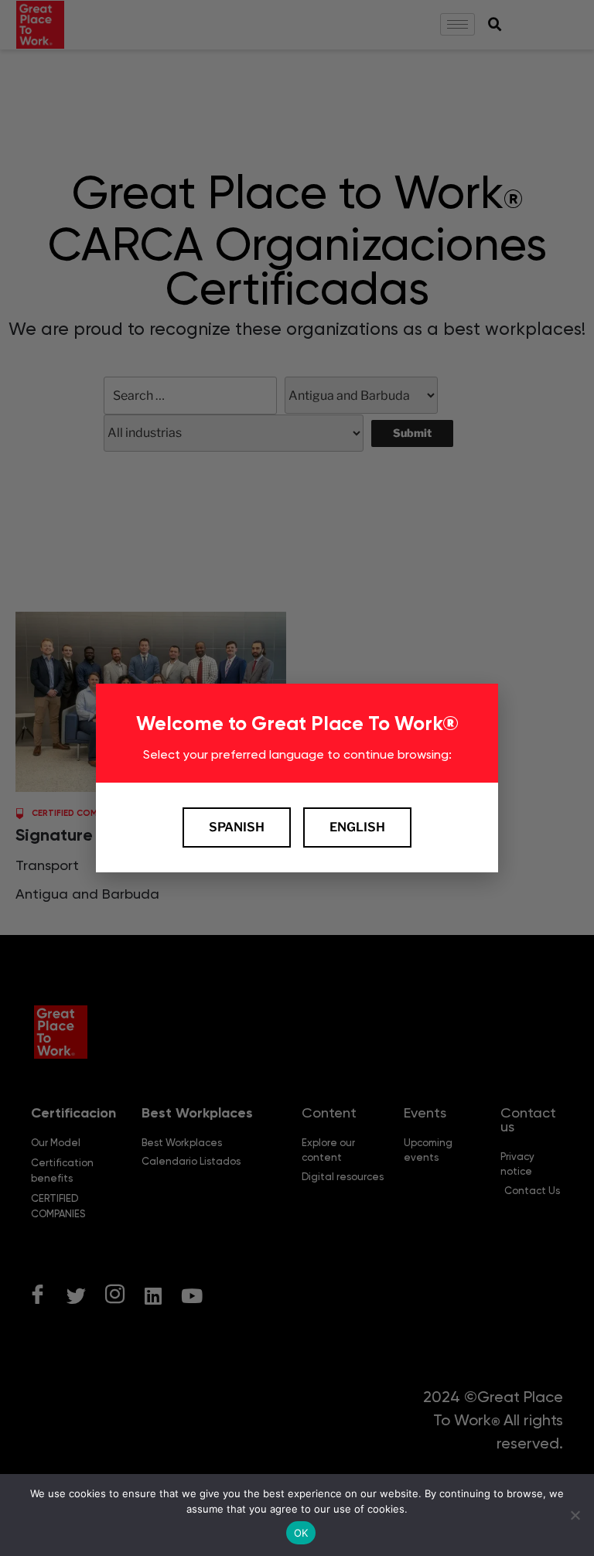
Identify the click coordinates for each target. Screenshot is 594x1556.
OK (301, 1533)
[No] (574, 1515)
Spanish (237, 827)
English (357, 827)
